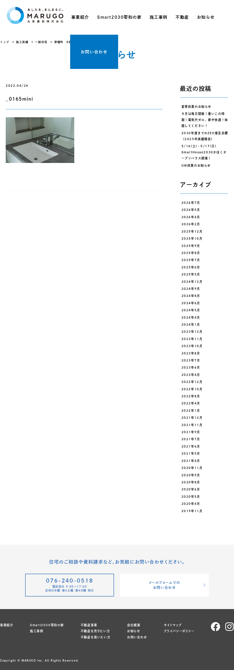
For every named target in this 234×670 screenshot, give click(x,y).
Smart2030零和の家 (119, 17)
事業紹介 (80, 17)
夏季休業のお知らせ (196, 106)
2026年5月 (190, 209)
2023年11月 (192, 338)
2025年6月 (190, 267)
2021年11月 (192, 425)
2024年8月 (190, 295)
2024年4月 (190, 317)
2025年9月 (190, 245)
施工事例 (159, 17)
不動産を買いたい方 (95, 637)
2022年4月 (190, 403)
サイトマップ (173, 625)
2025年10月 (192, 238)
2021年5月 (190, 453)
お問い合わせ (94, 52)
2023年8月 (190, 353)
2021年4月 (190, 460)
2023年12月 (192, 331)
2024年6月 (190, 303)
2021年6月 (190, 446)
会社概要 (133, 625)
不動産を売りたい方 (95, 631)
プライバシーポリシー (179, 631)
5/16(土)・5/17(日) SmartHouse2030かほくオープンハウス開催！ (204, 152)
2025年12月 (192, 231)
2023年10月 (192, 346)
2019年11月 (192, 511)
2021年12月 (192, 417)
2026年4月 (190, 217)
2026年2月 (190, 224)
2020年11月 (192, 467)
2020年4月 (190, 503)
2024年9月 (190, 288)
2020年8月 (190, 482)
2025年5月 (190, 274)
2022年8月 (190, 396)
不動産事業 (89, 625)
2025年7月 (190, 260)
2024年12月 (192, 281)
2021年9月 (190, 432)
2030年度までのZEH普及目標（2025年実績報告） (204, 136)
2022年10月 (192, 389)
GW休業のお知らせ (196, 165)
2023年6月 (190, 367)
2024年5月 (190, 310)
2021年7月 (190, 439)
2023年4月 (190, 374)
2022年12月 (192, 381)
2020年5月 (190, 496)
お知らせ (206, 17)
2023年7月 (190, 360)
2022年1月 (190, 410)
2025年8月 (190, 252)
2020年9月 (190, 475)
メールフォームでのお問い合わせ (164, 585)
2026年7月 (190, 202)
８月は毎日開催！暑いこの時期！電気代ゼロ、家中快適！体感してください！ (204, 119)
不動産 (182, 17)
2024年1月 (190, 324)
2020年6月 (190, 489)
